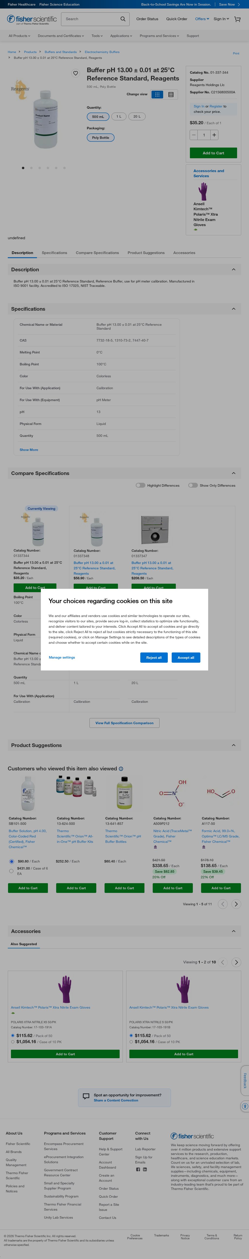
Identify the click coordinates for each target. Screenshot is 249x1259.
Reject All (154, 657)
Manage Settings (62, 657)
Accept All (186, 657)
